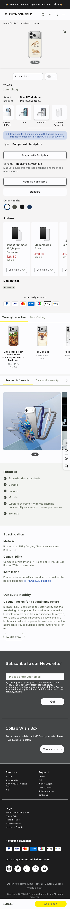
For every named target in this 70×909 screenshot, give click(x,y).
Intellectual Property (14, 827)
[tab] (14, 317)
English (10, 884)
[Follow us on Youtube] (44, 868)
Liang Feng (10, 89)
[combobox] (16, 270)
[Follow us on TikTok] (26, 868)
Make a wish (51, 749)
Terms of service (13, 820)
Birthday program (46, 791)
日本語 (30, 884)
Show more (58, 136)
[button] (51, 76)
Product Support (45, 784)
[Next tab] (66, 380)
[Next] (66, 346)
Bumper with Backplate (35, 155)
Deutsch (49, 884)
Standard (35, 191)
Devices (42, 776)
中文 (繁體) (20, 884)
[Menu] (63, 14)
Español (59, 884)
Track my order (45, 788)
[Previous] (6, 115)
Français (39, 884)
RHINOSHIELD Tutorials (37, 580)
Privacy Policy (12, 816)
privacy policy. (14, 691)
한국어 (40, 888)
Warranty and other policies (18, 812)
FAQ (40, 780)
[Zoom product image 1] (32, 421)
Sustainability (12, 780)
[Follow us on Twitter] (35, 868)
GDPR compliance (13, 824)
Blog (7, 790)
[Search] (56, 14)
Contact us (43, 795)
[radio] (7, 207)
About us (9, 776)
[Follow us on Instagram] (9, 868)
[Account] (49, 14)
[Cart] (43, 14)
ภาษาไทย (31, 888)
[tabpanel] (35, 518)
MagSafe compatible (35, 181)
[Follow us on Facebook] (17, 868)
